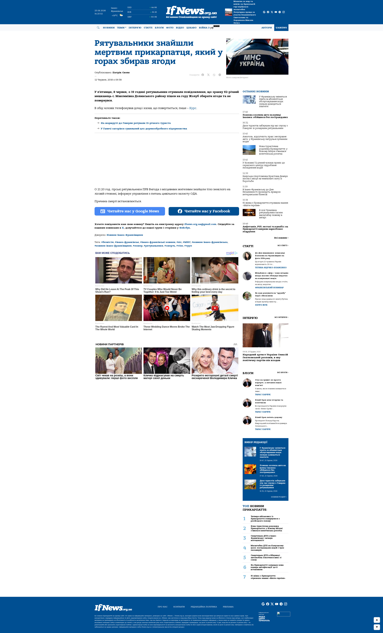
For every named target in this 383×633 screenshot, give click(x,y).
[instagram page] (283, 12)
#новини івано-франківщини (113, 245)
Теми (120, 27)
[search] (98, 27)
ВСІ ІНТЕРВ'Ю (281, 317)
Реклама (228, 606)
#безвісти (107, 242)
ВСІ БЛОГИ (282, 372)
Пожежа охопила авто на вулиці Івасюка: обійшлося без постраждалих (265, 116)
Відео (180, 27)
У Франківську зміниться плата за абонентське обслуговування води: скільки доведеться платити (273, 101)
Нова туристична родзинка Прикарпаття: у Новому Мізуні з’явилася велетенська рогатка (273, 150)
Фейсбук (184, 227)
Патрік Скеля (121, 72)
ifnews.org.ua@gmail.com (200, 224)
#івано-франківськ (127, 242)
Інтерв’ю (135, 27)
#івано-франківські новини (157, 242)
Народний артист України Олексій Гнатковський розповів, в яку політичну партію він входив (265, 357)
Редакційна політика (204, 606)
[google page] (264, 12)
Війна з (209, 27)
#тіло (179, 245)
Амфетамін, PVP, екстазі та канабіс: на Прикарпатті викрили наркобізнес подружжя (265, 229)
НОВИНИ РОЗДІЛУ (279, 497)
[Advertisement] (167, 163)
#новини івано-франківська (210, 242)
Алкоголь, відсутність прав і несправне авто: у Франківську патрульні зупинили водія (265, 139)
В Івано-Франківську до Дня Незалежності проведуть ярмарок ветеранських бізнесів (262, 192)
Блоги (159, 27)
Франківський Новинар (269, 287)
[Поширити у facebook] (202, 75)
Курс (192, 108)
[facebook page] (268, 12)
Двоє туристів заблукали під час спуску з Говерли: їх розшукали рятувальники (265, 126)
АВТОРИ (267, 27)
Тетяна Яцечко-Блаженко (271, 267)
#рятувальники (153, 245)
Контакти (179, 606)
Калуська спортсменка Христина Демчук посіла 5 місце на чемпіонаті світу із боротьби (265, 178)
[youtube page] (276, 12)
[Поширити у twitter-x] (208, 75)
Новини (109, 27)
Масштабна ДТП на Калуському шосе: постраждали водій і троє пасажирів (267, 547)
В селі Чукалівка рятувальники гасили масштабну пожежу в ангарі (271, 214)
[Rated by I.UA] (283, 614)
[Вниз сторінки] (377, 627)
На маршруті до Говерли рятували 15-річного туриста (136, 123)
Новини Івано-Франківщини (125, 235)
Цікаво (191, 27)
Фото (170, 27)
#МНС (187, 242)
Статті (148, 27)
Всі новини (281, 238)
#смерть (169, 245)
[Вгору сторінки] (377, 620)
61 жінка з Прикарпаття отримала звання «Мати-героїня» (265, 204)
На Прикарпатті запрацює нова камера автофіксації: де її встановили (267, 567)
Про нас (162, 606)
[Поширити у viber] (214, 75)
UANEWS (281, 27)
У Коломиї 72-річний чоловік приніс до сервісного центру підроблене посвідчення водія (264, 165)
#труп (188, 245)
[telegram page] (280, 12)
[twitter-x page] (272, 12)
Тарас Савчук (263, 394)
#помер (138, 245)
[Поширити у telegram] (219, 75)
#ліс (179, 242)
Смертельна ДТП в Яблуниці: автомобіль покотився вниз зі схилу (266, 557)
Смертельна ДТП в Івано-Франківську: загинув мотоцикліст (264, 538)
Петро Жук (261, 305)
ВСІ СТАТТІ (283, 245)
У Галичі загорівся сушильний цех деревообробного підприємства (144, 128)
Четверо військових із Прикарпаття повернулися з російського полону (265, 518)
